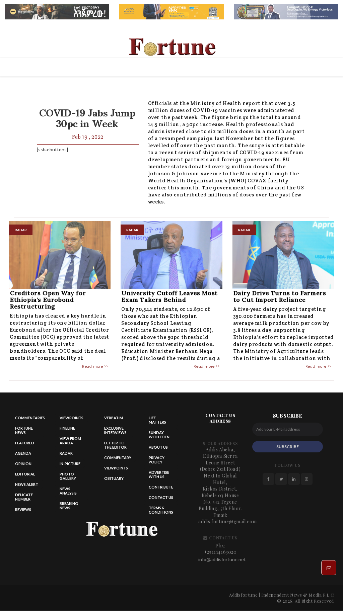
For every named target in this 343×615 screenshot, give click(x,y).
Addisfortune (243, 595)
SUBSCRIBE (287, 446)
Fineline (67, 428)
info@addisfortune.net (222, 559)
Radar (66, 453)
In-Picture (70, 463)
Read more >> (95, 366)
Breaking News (69, 505)
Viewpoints (71, 418)
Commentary (117, 457)
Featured (24, 443)
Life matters (157, 420)
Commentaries (30, 418)
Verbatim (113, 418)
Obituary (114, 478)
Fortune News (24, 430)
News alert (26, 484)
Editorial (25, 474)
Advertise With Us (159, 474)
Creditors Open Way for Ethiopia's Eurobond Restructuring (48, 299)
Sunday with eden (159, 434)
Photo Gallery (68, 476)
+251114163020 (220, 552)
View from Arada (70, 440)
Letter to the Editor (115, 445)
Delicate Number (24, 497)
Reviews (23, 509)
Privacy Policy (156, 459)
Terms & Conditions (161, 510)
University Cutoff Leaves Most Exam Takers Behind (169, 296)
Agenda (23, 453)
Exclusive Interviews (115, 430)
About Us (158, 447)
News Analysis (68, 491)
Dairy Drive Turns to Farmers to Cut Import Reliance (279, 296)
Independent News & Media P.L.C (297, 595)
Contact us (161, 497)
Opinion (23, 463)
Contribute (161, 487)
